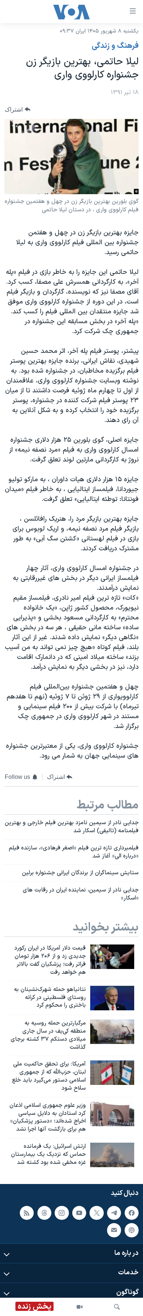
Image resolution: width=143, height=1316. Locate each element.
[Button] (17, 109)
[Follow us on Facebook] (132, 1213)
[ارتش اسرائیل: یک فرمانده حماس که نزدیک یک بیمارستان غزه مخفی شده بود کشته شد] (112, 1155)
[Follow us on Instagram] (62, 1213)
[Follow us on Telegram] (114, 1213)
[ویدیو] (80, 1307)
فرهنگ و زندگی (115, 46)
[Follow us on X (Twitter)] (96, 1213)
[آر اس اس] (27, 1213)
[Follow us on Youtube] (79, 1213)
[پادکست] (132, 1230)
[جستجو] (117, 1307)
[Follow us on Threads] (44, 1213)
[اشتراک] (114, 1230)
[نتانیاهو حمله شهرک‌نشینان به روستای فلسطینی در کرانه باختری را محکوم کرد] (112, 998)
